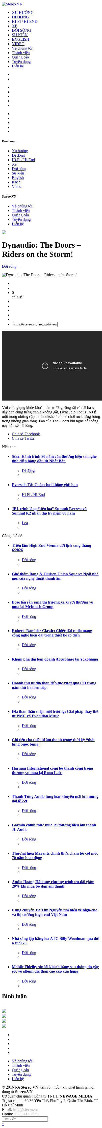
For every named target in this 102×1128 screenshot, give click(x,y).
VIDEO (18, 44)
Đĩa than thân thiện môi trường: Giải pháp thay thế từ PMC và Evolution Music (55, 713)
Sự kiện (18, 173)
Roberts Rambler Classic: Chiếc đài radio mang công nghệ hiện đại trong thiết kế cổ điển (52, 633)
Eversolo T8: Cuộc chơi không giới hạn (45, 485)
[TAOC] (4, 1026)
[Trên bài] (4, 233)
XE (14, 26)
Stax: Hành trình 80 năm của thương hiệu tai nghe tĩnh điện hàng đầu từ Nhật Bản (54, 458)
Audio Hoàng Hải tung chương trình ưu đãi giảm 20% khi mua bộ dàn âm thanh (53, 884)
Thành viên (21, 53)
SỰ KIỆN (20, 35)
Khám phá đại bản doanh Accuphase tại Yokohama (55, 659)
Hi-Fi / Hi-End (23, 160)
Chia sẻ (26, 434)
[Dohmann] (4, 1011)
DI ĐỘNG (20, 17)
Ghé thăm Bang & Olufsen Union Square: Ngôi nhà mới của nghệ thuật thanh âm (55, 576)
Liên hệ (18, 66)
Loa (25, 523)
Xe (14, 164)
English (18, 177)
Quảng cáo (20, 57)
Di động (18, 155)
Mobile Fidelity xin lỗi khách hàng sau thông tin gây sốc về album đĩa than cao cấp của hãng (55, 969)
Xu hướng (20, 151)
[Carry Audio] (4, 1016)
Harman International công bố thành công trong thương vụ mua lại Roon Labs (52, 770)
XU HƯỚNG (23, 12)
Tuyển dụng (21, 61)
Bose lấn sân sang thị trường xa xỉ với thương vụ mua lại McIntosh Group (52, 604)
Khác (16, 182)
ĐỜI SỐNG (21, 30)
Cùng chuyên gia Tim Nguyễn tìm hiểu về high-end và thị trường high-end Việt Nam (55, 912)
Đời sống (19, 169)
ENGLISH (20, 39)
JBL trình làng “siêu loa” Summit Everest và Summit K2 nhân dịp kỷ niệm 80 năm (49, 511)
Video (16, 186)
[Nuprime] (4, 1021)
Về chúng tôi (22, 48)
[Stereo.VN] (12, 4)
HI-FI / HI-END (25, 21)
